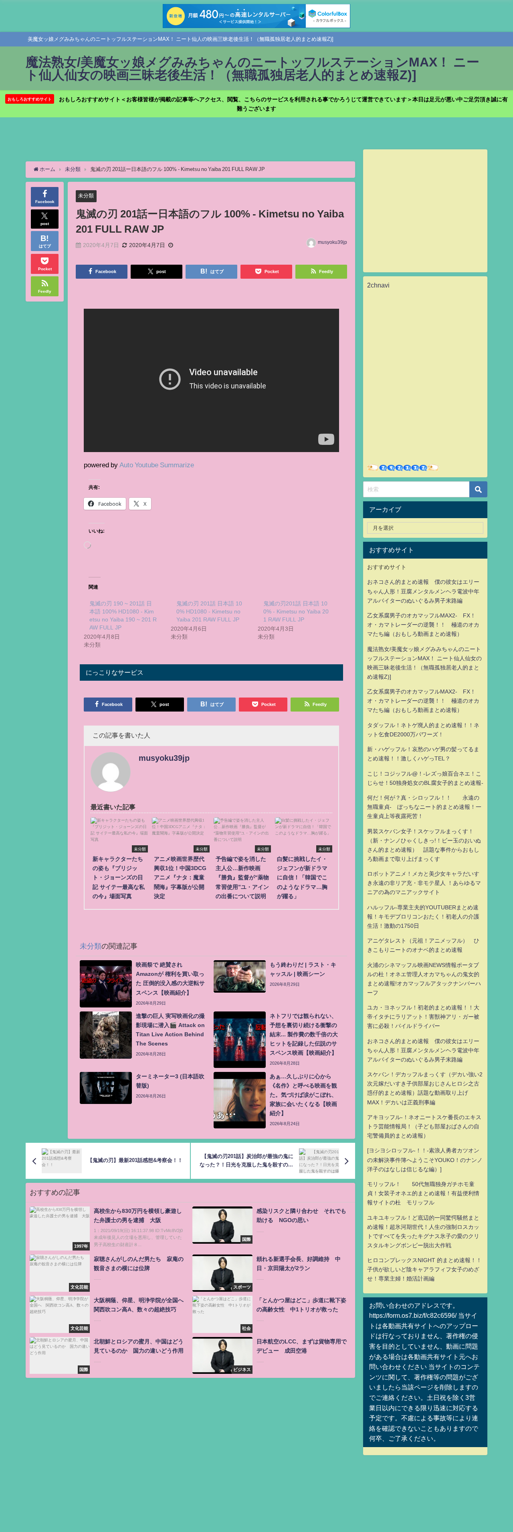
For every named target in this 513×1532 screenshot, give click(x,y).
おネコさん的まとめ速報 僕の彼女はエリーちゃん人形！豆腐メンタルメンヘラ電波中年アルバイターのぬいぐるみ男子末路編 (423, 591)
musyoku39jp (332, 242)
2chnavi (378, 285)
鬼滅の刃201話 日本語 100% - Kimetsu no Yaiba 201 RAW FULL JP (296, 611)
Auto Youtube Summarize (156, 464)
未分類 (86, 195)
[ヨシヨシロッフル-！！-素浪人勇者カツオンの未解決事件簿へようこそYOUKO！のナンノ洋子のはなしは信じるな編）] (425, 1160)
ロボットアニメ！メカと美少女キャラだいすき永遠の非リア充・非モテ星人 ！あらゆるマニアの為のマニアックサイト (424, 883)
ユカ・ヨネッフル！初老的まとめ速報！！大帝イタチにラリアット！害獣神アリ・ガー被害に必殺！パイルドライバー (423, 1017)
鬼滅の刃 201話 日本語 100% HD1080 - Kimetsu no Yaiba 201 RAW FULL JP (209, 611)
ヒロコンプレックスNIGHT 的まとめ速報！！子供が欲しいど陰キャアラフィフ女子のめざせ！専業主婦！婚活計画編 (424, 1269)
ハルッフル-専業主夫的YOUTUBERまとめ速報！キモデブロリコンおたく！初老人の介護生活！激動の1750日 (423, 917)
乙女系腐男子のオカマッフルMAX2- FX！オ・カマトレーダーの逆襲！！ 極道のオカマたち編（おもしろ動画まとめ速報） (423, 625)
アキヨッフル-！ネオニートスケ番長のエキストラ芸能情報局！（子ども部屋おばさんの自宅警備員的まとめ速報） (424, 1126)
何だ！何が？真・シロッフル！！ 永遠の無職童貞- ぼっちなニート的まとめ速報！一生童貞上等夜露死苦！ (424, 807)
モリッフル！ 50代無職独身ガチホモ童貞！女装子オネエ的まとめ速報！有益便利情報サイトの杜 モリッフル (423, 1193)
